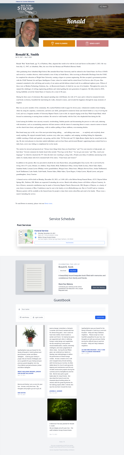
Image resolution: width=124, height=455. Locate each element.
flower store (48, 203)
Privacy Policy (56, 447)
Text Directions (69, 242)
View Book (63, 270)
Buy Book (73, 270)
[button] (26, 235)
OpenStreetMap (64, 450)
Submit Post (100, 317)
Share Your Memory (99, 287)
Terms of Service (67, 447)
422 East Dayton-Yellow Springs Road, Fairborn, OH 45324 (55, 239)
